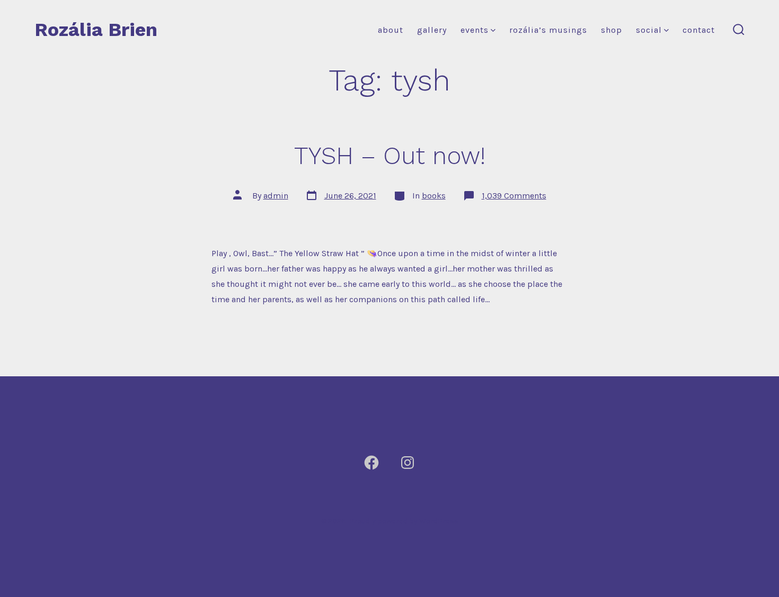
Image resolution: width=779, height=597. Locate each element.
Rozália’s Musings (548, 30)
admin (275, 196)
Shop (611, 30)
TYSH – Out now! (389, 155)
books (434, 196)
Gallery (432, 30)
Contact (699, 30)
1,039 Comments (514, 196)
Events (475, 30)
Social (649, 30)
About (390, 30)
